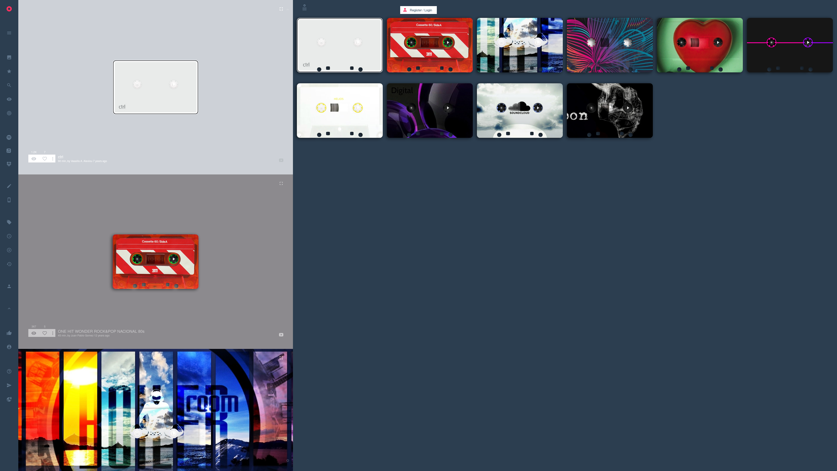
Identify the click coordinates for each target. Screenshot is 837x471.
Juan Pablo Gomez (82, 335)
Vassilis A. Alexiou (81, 161)
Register (416, 10)
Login (428, 10)
